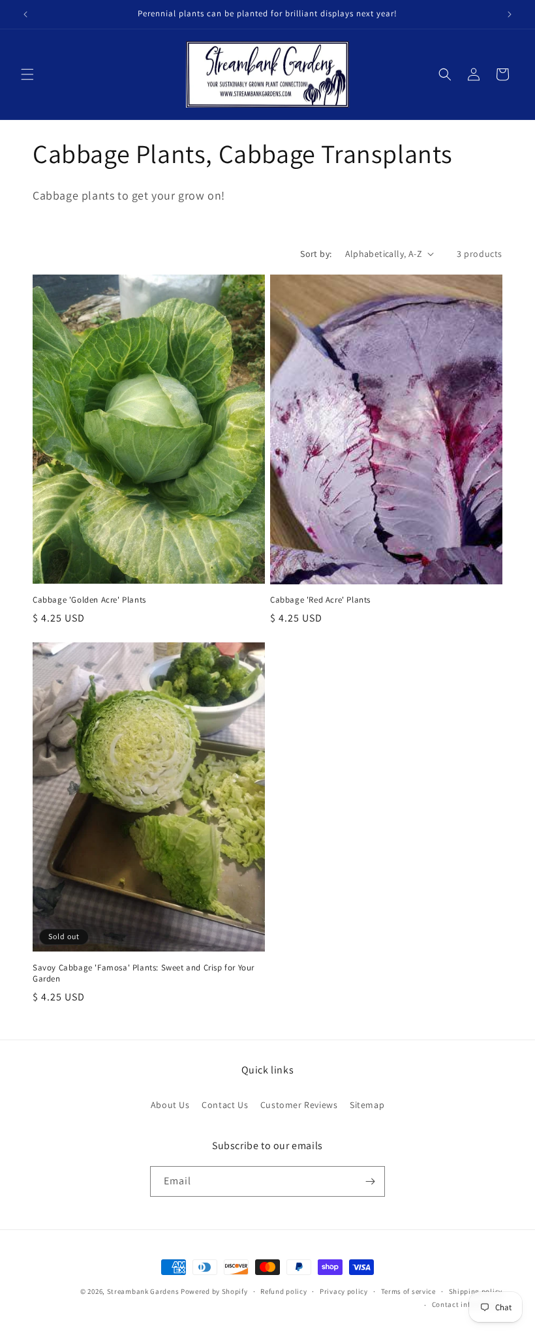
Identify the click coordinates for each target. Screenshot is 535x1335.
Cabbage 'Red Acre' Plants (320, 600)
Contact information (467, 1304)
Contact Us (225, 1105)
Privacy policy (344, 1291)
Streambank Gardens (143, 1291)
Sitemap (367, 1105)
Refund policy (283, 1291)
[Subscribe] (370, 1181)
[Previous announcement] (25, 14)
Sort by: (315, 254)
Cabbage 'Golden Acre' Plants (89, 600)
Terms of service (408, 1291)
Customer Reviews (299, 1105)
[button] (27, 74)
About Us (170, 1105)
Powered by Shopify (214, 1291)
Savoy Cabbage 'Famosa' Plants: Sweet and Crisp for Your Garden (143, 973)
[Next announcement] (509, 14)
